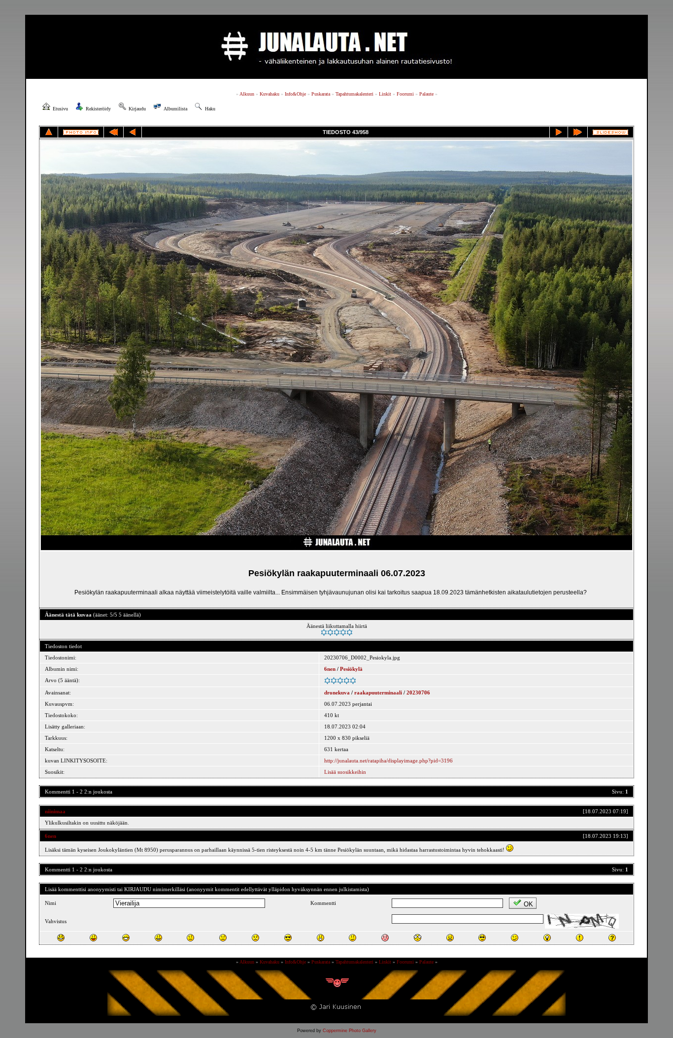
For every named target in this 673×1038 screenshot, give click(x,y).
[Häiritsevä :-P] (93, 937)
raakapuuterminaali (378, 692)
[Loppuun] (577, 132)
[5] (349, 632)
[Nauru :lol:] (61, 937)
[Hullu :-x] (450, 937)
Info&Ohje (295, 94)
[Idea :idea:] (547, 937)
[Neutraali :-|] (190, 937)
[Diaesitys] (610, 132)
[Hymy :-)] (158, 937)
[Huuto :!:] (579, 937)
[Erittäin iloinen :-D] (126, 937)
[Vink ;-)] (514, 937)
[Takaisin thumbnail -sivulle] (49, 132)
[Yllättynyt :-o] (320, 937)
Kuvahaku (269, 94)
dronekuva (337, 692)
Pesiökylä (351, 669)
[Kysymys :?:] (612, 937)
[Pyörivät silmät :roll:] (482, 937)
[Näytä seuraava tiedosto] (559, 132)
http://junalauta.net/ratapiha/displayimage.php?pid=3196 (388, 760)
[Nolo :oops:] (385, 937)
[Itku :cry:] (255, 937)
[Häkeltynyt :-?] (352, 937)
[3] (337, 632)
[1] (324, 632)
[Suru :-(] (223, 937)
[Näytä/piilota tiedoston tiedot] (80, 132)
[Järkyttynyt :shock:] (417, 937)
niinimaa (55, 811)
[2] (330, 632)
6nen (330, 669)
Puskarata (320, 94)
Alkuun (246, 94)
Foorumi (405, 94)
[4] (343, 632)
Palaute (426, 94)
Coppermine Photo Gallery (349, 1030)
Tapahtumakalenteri (354, 94)
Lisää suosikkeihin (345, 772)
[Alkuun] (113, 132)
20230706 (418, 692)
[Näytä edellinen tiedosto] (132, 132)
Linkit (385, 94)
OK (528, 904)
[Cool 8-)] (288, 937)
